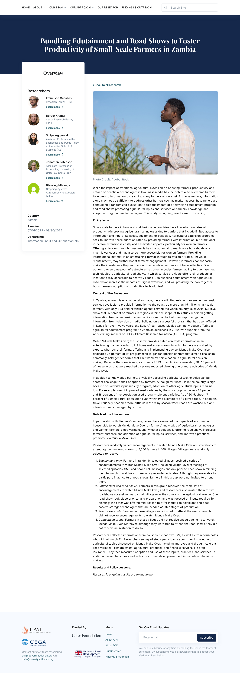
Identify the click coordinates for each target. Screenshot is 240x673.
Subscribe (206, 637)
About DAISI (112, 645)
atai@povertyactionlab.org (37, 655)
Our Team (56, 7)
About (37, 7)
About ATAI (111, 639)
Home (26, 7)
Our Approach (80, 7)
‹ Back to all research (107, 85)
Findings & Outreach (137, 7)
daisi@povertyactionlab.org (38, 659)
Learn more (53, 106)
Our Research (108, 7)
